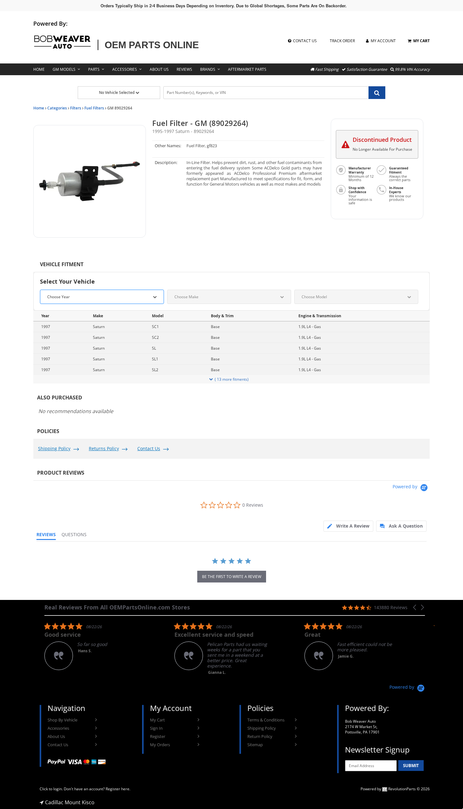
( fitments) (232, 379)
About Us (159, 69)
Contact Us (148, 448)
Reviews (184, 69)
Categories (57, 108)
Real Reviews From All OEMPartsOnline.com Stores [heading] (117, 607)
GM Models (64, 69)
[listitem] (92, 646)
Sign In (156, 728)
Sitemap (255, 744)
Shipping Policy (54, 448)
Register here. (118, 789)
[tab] (348, 526)
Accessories (124, 69)
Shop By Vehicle (62, 720)
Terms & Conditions (265, 720)
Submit (411, 765)
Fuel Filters (94, 108)
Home (39, 69)
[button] (89, 181)
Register (157, 736)
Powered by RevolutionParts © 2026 (395, 789)
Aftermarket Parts (247, 69)
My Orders (160, 744)
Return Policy (259, 736)
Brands (207, 69)
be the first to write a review (231, 576)
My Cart (157, 720)
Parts (94, 69)
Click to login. (51, 789)
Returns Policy (104, 448)
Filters (75, 108)
